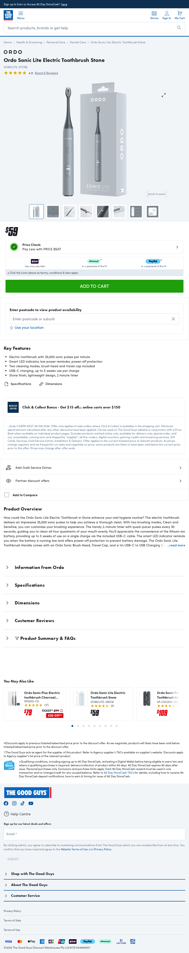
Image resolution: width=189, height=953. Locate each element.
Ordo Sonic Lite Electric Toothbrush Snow (108, 694)
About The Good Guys (29, 885)
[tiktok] (22, 802)
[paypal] (87, 940)
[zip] (73, 940)
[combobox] (94, 318)
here (64, 4)
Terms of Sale (12, 920)
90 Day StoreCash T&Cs (119, 772)
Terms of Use (12, 930)
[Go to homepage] (8, 15)
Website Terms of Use (74, 849)
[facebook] (6, 802)
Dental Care (78, 42)
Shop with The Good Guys (32, 873)
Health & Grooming (29, 42)
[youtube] (31, 802)
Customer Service (25, 895)
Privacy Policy (102, 849)
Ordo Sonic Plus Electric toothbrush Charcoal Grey (42, 694)
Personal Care (56, 42)
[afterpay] (105, 940)
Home (8, 42)
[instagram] (14, 802)
